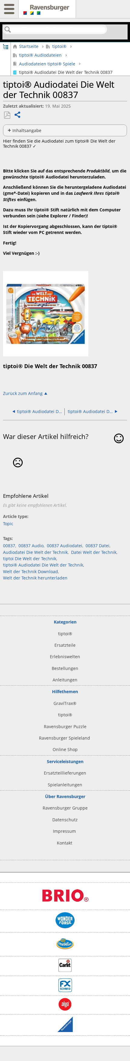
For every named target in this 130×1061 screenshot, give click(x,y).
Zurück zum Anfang (23, 393)
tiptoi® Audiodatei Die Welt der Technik (43, 565)
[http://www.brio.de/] (65, 904)
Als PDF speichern (7, 115)
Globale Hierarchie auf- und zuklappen (5, 46)
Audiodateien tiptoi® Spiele (47, 63)
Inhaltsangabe (26, 130)
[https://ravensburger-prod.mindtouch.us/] (47, 12)
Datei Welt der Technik (93, 552)
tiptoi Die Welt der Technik (29, 558)
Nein (17, 471)
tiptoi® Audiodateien (40, 55)
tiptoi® (59, 46)
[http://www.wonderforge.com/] (65, 927)
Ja (119, 447)
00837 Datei (97, 545)
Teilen (17, 115)
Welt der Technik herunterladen (35, 578)
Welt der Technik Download (30, 571)
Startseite (29, 46)
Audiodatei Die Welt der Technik (35, 552)
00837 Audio (31, 545)
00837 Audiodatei (64, 545)
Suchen (7, 29)
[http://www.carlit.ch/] (65, 970)
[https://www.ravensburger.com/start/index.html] (65, 1030)
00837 (9, 545)
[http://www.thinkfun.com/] (65, 951)
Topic (8, 523)
